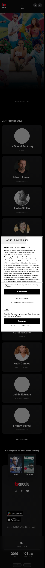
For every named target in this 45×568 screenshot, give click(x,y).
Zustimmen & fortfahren (22, 291)
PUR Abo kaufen (22, 321)
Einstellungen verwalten (22, 298)
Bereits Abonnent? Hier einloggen (22, 326)
